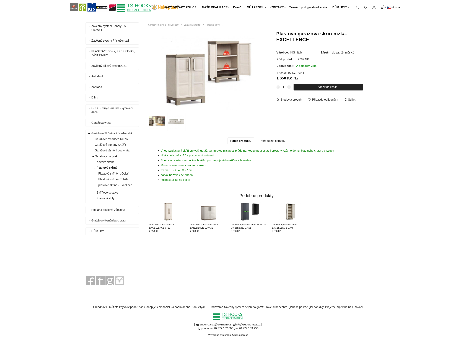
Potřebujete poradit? (272, 140)
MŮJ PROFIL (255, 7)
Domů (237, 7)
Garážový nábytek (106, 156)
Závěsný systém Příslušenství (110, 40)
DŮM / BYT (339, 7)
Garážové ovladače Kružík (111, 139)
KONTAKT (277, 7)
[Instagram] (119, 280)
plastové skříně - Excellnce (115, 185)
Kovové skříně (106, 162)
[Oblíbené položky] (365, 7)
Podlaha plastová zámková (108, 209)
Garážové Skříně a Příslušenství (111, 133)
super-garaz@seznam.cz (216, 324)
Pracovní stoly (105, 198)
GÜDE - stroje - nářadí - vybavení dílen (112, 110)
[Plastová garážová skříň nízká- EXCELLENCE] (207, 73)
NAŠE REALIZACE (215, 7)
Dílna (94, 97)
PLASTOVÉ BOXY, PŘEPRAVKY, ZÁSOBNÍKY (113, 53)
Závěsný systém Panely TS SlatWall (108, 28)
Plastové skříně (107, 167)
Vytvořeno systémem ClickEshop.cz (228, 335)
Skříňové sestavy (107, 192)
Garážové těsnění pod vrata (112, 150)
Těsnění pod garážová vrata (308, 7)
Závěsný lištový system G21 (109, 65)
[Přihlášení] (373, 7)
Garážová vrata (101, 122)
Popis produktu (240, 140)
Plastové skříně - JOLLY (113, 173)
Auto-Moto (97, 76)
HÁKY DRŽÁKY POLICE (180, 7)
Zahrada (96, 87)
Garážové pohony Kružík (110, 144)
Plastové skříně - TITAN (113, 179)
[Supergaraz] (90, 280)
